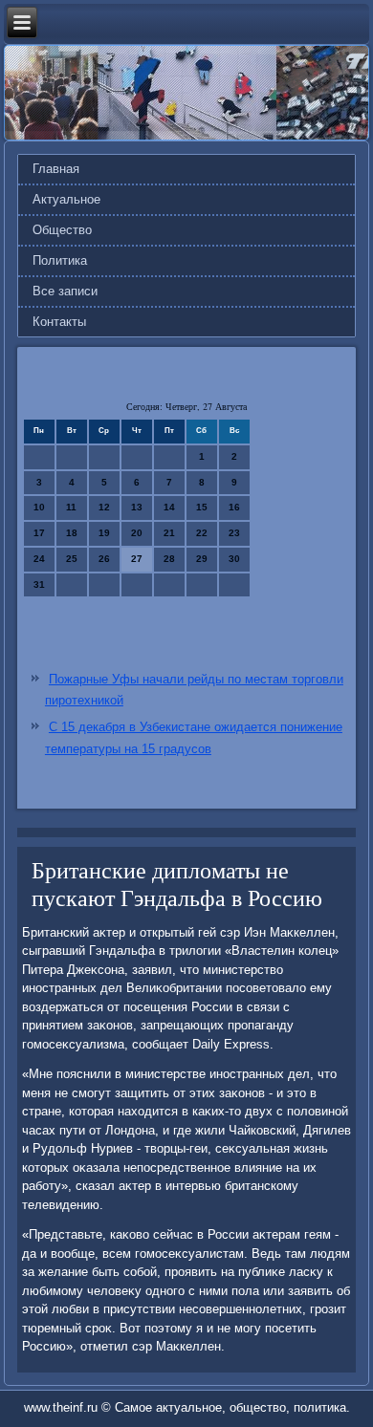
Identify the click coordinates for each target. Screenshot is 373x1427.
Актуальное (66, 199)
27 (137, 558)
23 (234, 533)
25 (71, 558)
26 (104, 558)
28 (169, 558)
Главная (56, 169)
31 (39, 584)
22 (202, 533)
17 (39, 533)
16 (234, 507)
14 (169, 507)
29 (202, 558)
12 (104, 507)
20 (137, 533)
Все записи (65, 291)
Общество (62, 230)
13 (137, 507)
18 (71, 533)
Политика (60, 260)
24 (39, 558)
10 (39, 507)
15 (202, 507)
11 (71, 507)
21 (169, 533)
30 (234, 558)
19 (104, 533)
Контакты (59, 321)
